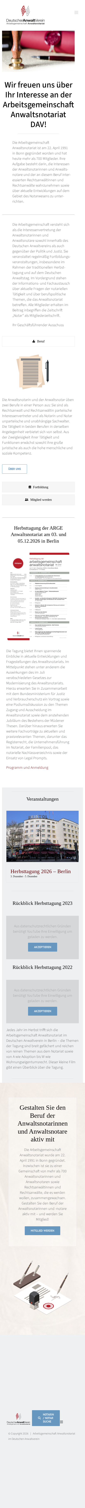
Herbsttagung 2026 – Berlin (41, 871)
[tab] (38, 341)
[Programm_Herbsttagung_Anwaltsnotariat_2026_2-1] (38, 554)
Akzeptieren (42, 947)
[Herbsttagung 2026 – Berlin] (42, 813)
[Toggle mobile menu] (76, 12)
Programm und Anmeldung (27, 767)
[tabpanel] (38, 415)
